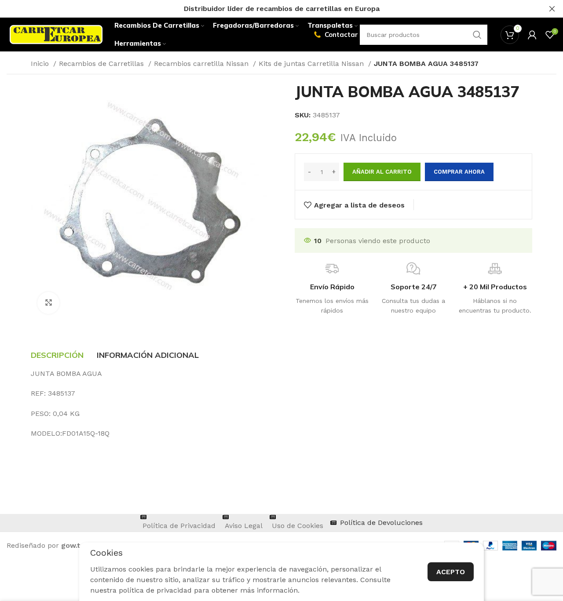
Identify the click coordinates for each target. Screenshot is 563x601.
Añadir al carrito (382, 171)
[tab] (57, 355)
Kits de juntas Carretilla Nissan (312, 63)
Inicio (41, 63)
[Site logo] (56, 34)
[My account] (532, 35)
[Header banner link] (268, 9)
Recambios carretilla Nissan (202, 63)
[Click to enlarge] (48, 303)
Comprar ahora (459, 171)
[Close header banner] (552, 9)
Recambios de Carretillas (102, 63)
